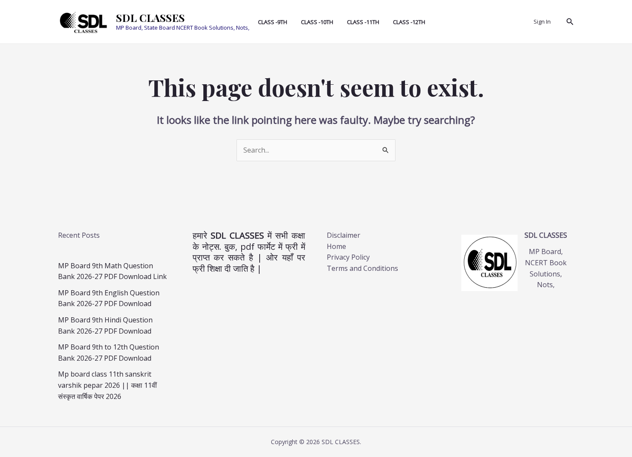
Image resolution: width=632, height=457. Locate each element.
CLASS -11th (363, 22)
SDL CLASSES (150, 18)
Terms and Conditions (362, 268)
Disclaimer (343, 235)
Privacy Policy (348, 257)
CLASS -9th (272, 22)
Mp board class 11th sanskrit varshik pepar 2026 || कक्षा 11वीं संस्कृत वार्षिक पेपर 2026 (107, 385)
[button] (570, 22)
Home (336, 246)
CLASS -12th (409, 22)
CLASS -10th (317, 22)
